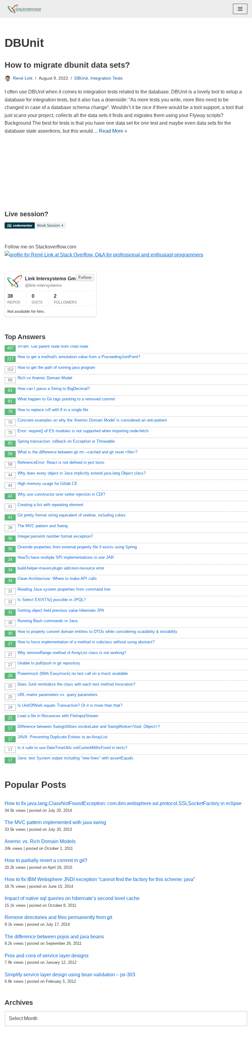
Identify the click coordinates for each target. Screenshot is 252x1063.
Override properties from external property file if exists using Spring (77, 547)
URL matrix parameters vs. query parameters (58, 694)
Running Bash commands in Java (47, 621)
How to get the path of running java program (56, 367)
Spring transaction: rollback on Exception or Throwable (66, 441)
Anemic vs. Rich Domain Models (40, 841)
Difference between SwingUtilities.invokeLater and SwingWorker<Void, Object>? (89, 726)
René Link (23, 78)
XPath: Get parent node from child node (53, 346)
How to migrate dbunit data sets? (67, 65)
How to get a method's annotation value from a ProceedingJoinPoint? (79, 356)
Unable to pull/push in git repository (49, 663)
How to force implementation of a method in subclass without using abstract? (86, 642)
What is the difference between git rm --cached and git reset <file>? (77, 452)
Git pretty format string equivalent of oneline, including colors (72, 515)
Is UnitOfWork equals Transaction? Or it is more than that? (70, 705)
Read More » (113, 131)
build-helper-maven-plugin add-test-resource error (61, 568)
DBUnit (81, 78)
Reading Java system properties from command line (64, 589)
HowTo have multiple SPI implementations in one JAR (66, 557)
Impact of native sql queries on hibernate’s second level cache (72, 898)
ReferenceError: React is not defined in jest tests (61, 462)
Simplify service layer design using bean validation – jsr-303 (70, 974)
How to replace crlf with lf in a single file (53, 409)
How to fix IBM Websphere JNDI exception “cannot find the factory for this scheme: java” (100, 879)
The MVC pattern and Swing (43, 526)
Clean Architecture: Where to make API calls (57, 578)
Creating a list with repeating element (50, 504)
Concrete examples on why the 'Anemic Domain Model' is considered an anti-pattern (92, 420)
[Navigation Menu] (240, 9)
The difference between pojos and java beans (54, 936)
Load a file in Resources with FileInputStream (58, 715)
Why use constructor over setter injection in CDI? (61, 494)
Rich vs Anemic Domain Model (45, 378)
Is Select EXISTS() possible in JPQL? (52, 599)
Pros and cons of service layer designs (47, 955)
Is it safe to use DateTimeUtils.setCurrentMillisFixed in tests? (72, 747)
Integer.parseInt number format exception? (55, 536)
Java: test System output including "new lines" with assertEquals (75, 758)
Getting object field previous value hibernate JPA (61, 610)
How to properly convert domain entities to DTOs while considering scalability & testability (97, 631)
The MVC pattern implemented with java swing (55, 822)
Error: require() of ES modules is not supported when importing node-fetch (83, 431)
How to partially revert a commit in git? (46, 860)
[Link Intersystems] (23, 8)
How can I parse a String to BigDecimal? (54, 388)
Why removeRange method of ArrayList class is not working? (72, 652)
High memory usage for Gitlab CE (47, 483)
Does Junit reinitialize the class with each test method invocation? (76, 684)
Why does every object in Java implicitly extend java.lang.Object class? (82, 473)
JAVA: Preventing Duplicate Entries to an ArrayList (63, 737)
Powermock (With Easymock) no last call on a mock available (73, 673)
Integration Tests (106, 78)
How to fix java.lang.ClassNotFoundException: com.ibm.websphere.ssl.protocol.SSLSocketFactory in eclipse (123, 803)
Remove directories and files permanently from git (58, 917)
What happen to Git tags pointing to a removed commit (66, 399)
